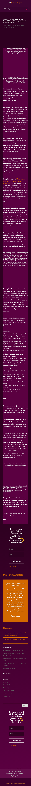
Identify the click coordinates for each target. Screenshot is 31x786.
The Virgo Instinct (9, 668)
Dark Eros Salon (8, 693)
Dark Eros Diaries (8, 690)
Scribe (21, 773)
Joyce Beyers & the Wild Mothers (15, 585)
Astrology (6, 688)
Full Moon (11, 27)
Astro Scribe (7, 685)
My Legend (14, 776)
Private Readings (11, 773)
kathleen (8, 25)
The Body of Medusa (14, 771)
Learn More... (13, 566)
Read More (15, 616)
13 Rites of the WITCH (14, 769)
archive (11, 591)
